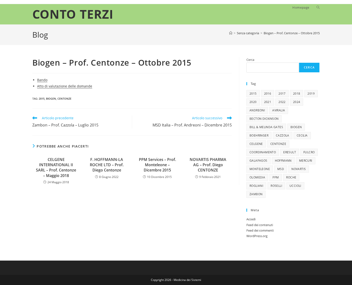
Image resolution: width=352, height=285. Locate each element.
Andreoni (257, 110)
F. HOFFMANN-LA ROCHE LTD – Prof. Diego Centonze (107, 165)
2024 (296, 102)
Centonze (64, 98)
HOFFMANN (283, 161)
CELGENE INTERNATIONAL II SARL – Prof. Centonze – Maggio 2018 (56, 167)
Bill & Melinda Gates (266, 127)
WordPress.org (256, 236)
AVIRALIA (278, 110)
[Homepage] (230, 33)
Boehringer (259, 135)
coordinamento (263, 152)
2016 (267, 93)
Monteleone (260, 169)
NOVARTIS (298, 169)
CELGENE (256, 144)
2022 (282, 102)
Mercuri (305, 161)
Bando (42, 80)
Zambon (256, 194)
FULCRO (309, 152)
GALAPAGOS (258, 161)
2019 (311, 93)
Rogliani (256, 186)
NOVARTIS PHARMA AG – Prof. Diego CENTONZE (208, 165)
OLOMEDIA (257, 177)
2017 (282, 93)
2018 (296, 93)
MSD (280, 169)
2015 (42, 98)
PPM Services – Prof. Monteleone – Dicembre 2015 (157, 165)
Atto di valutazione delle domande (64, 86)
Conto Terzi (73, 14)
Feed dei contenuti (259, 225)
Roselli (276, 186)
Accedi (250, 219)
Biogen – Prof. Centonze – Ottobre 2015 (292, 33)
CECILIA (302, 135)
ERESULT (289, 152)
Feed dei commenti (260, 230)
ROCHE (291, 177)
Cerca (250, 59)
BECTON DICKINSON (264, 119)
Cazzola (282, 135)
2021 (267, 102)
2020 (253, 102)
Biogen (51, 98)
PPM (276, 177)
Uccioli (295, 186)
